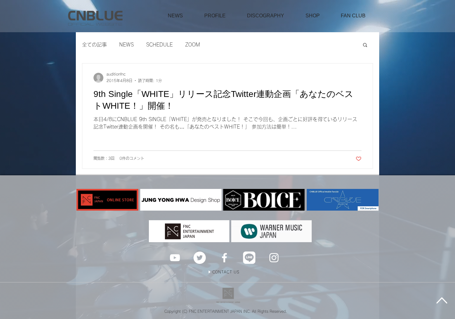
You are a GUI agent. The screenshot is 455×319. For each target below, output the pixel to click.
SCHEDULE (159, 44)
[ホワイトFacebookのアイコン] (224, 257)
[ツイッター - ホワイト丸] (199, 257)
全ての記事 (94, 44)
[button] (312, 16)
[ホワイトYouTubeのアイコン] (175, 257)
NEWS (126, 44)
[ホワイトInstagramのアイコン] (274, 257)
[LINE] (249, 257)
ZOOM (192, 44)
